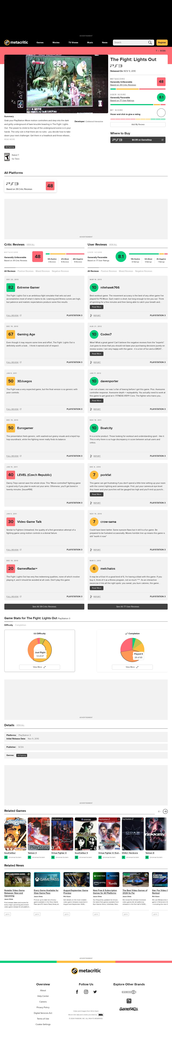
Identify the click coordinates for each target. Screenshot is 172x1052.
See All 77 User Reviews (127, 606)
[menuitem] (40, 42)
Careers (43, 1001)
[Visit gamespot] (129, 993)
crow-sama (104, 521)
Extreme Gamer (24, 287)
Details (9, 725)
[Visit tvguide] (129, 1002)
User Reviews (97, 245)
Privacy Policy (43, 1007)
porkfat (102, 475)
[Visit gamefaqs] (129, 1010)
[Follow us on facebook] (77, 993)
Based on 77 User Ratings (122, 100)
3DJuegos (20, 381)
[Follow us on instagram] (86, 993)
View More (37, 667)
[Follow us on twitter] (95, 993)
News (105, 42)
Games (40, 42)
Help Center (43, 996)
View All (31, 244)
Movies (56, 42)
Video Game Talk (25, 521)
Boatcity (102, 428)
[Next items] (165, 811)
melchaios (104, 568)
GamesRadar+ (22, 568)
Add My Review (138, 124)
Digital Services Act (43, 1013)
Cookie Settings (43, 1024)
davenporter (105, 381)
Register (162, 42)
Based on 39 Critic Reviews (123, 85)
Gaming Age (21, 334)
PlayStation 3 (74, 315)
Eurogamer (20, 428)
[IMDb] (101, 1014)
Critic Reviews (14, 245)
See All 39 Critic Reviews (44, 606)
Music (90, 42)
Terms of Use (43, 1018)
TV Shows (73, 42)
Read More (96, 307)
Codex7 (102, 334)
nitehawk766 (106, 287)
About (43, 990)
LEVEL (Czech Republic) (30, 475)
